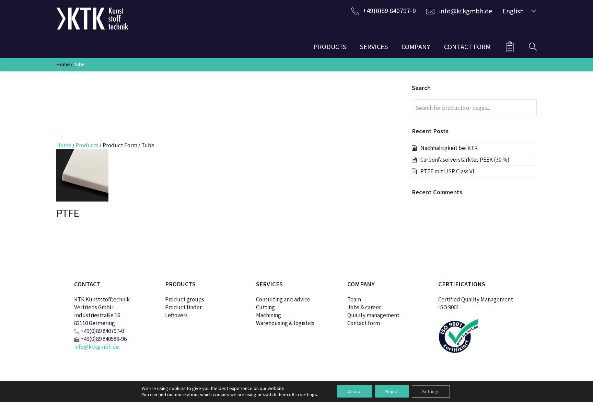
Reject (392, 391)
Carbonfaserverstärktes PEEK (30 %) (465, 159)
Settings (431, 391)
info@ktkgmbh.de (465, 11)
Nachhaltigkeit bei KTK (449, 148)
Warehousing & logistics (285, 323)
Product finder (183, 307)
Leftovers (176, 315)
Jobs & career (364, 307)
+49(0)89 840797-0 (389, 10)
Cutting (265, 307)
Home (63, 64)
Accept (354, 391)
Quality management (373, 315)
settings (308, 394)
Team (354, 299)
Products (86, 145)
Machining (268, 315)
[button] (518, 10)
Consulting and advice (283, 299)
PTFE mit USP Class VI (447, 171)
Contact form (363, 323)
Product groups (184, 299)
